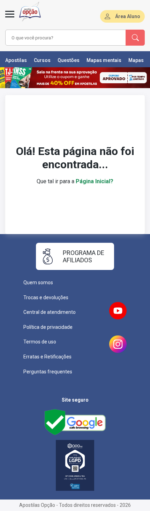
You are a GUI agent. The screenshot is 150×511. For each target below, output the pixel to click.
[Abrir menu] (9, 18)
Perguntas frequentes (47, 371)
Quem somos (38, 282)
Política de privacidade (48, 327)
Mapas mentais (104, 60)
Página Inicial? (94, 181)
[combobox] (64, 37)
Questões (69, 60)
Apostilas (16, 60)
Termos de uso (39, 341)
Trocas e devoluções (45, 297)
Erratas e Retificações (47, 356)
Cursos (42, 60)
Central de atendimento (49, 312)
